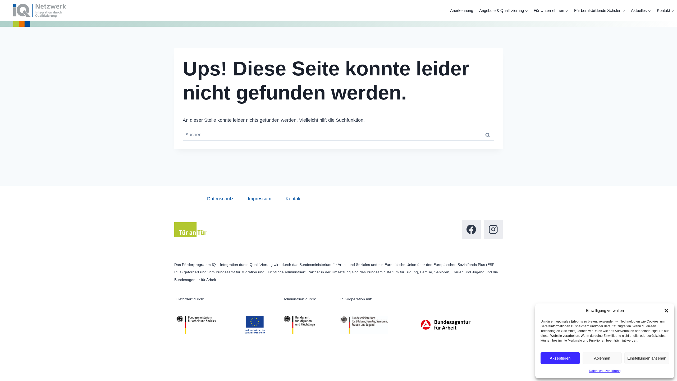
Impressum (259, 198)
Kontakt (294, 198)
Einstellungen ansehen (646, 358)
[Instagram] (493, 229)
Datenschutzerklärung (605, 371)
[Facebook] (471, 229)
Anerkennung (461, 10)
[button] (666, 310)
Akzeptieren (560, 358)
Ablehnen (602, 358)
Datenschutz (220, 198)
